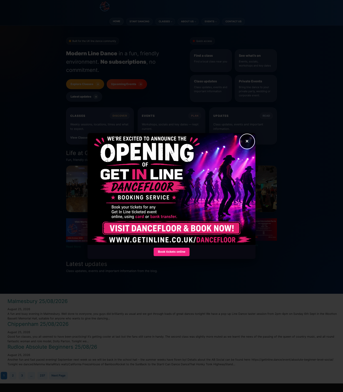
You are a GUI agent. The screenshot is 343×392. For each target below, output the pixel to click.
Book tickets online (171, 251)
